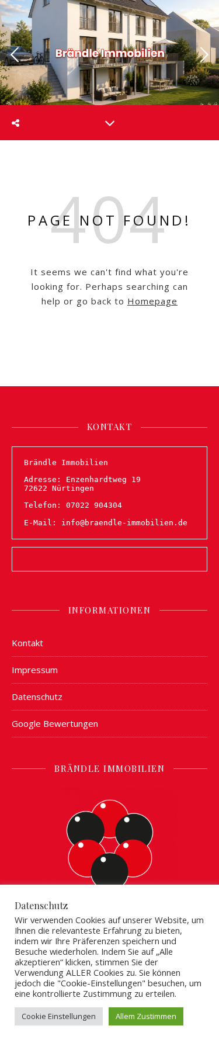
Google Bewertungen (55, 723)
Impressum (35, 669)
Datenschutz (37, 696)
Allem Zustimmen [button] (146, 1016)
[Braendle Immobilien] (109, 51)
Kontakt (27, 643)
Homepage (152, 301)
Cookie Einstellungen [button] (59, 1016)
